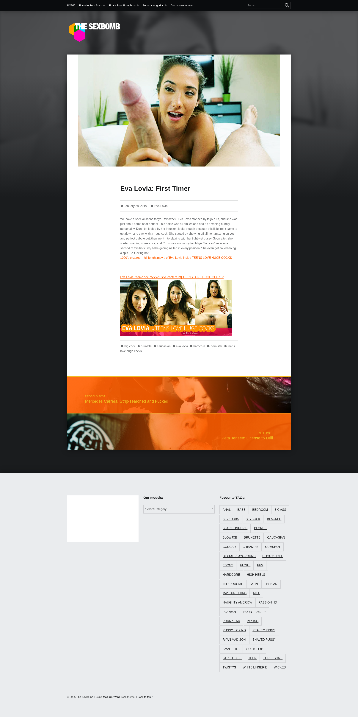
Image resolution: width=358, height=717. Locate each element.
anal (227, 509)
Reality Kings (263, 630)
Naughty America (237, 602)
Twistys (229, 667)
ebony (228, 565)
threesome (272, 658)
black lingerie (235, 528)
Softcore (254, 649)
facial (245, 565)
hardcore (199, 346)
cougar (229, 546)
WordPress (119, 696)
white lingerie (255, 667)
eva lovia (182, 346)
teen (252, 658)
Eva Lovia (161, 206)
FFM (260, 565)
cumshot (272, 546)
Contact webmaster (182, 5)
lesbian (271, 584)
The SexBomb (84, 696)
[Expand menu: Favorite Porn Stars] (104, 5)
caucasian (164, 346)
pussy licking (234, 630)
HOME (71, 5)
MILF (256, 593)
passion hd (268, 602)
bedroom (260, 509)
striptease (232, 658)
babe (241, 509)
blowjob (230, 537)
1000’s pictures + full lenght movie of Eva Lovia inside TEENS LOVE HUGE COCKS (176, 257)
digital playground (239, 556)
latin (253, 584)
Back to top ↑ (145, 696)
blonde (260, 528)
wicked (280, 667)
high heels (256, 574)
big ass (280, 509)
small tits (231, 649)
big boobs (231, 519)
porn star (216, 346)
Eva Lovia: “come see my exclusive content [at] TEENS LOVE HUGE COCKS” (172, 277)
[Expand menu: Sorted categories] (166, 5)
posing (252, 621)
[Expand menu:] (138, 5)
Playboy (230, 611)
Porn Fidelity (254, 611)
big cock (129, 346)
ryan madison (234, 639)
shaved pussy (264, 639)
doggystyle (272, 556)
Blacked (274, 519)
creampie (250, 546)
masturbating (234, 593)
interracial (233, 584)
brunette (146, 346)
